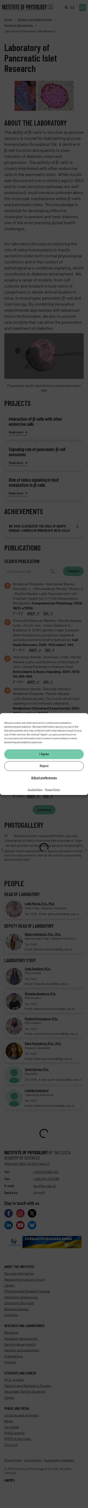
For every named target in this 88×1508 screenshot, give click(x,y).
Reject (44, 766)
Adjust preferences (44, 778)
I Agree (44, 754)
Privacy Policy (52, 789)
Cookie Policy (35, 789)
